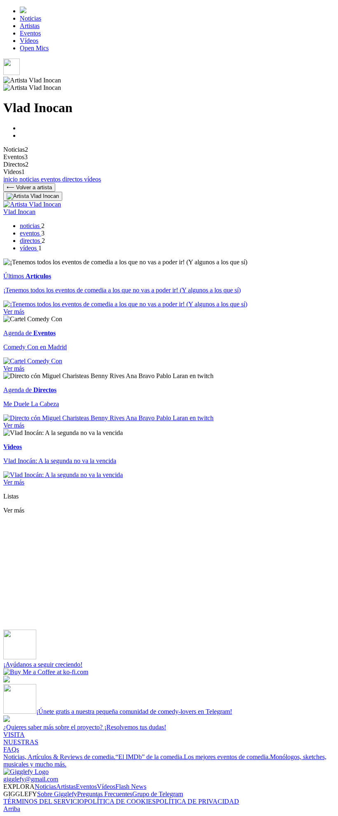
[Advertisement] (169, 572)
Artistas (30, 25)
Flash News (130, 786)
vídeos (92, 179)
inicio (11, 179)
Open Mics (34, 48)
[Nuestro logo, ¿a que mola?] (26, 771)
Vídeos (29, 40)
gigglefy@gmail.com (30, 779)
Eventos (30, 33)
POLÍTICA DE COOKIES (120, 801)
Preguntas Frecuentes (104, 793)
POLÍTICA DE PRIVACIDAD (197, 801)
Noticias (30, 18)
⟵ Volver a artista (29, 187)
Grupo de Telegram (157, 793)
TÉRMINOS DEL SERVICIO (43, 801)
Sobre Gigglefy (57, 793)
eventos (51, 179)
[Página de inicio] (23, 10)
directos (73, 179)
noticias (30, 179)
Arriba (11, 808)
